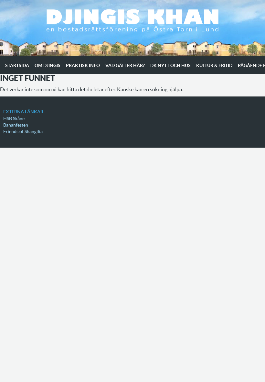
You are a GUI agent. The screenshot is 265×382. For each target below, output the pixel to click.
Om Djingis (47, 65)
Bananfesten (15, 125)
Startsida (17, 65)
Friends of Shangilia (23, 131)
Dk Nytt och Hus (170, 65)
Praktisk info (83, 65)
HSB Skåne (14, 118)
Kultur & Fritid (214, 65)
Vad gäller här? (125, 65)
